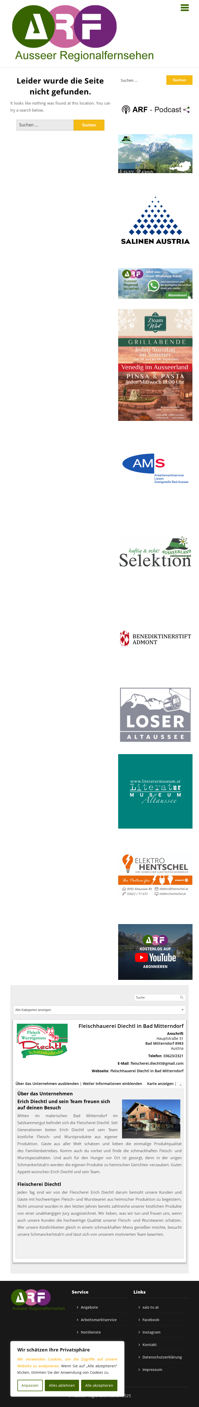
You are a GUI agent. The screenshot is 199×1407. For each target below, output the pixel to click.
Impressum (152, 1369)
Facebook (151, 1319)
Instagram (151, 1332)
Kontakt (150, 1344)
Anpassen (30, 1385)
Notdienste (91, 1332)
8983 (179, 1043)
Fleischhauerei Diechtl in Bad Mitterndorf (146, 1070)
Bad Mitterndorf (159, 1043)
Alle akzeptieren (99, 1385)
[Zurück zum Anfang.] (180, 1083)
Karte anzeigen (160, 1083)
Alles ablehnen (62, 1385)
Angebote (89, 1307)
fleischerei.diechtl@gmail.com (157, 1063)
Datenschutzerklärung (162, 1357)
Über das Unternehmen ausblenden (47, 1083)
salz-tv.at (151, 1307)
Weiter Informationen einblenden (112, 1083)
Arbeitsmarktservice (99, 1319)
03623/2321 (173, 1055)
